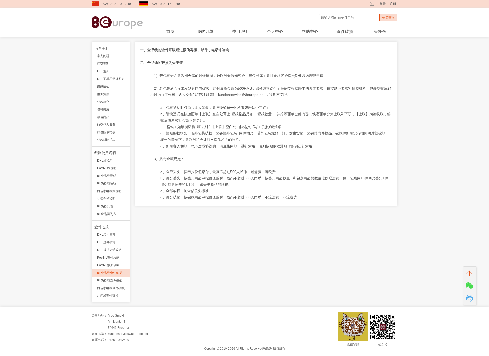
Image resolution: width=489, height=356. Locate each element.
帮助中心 (310, 31)
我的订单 (205, 31)
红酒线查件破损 (107, 295)
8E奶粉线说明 (106, 183)
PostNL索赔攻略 (108, 265)
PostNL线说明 (106, 168)
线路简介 (103, 102)
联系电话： (99, 340)
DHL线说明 (105, 160)
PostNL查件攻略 (108, 257)
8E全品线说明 (106, 176)
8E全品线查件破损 (109, 273)
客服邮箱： (99, 334)
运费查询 (103, 63)
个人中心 (275, 31)
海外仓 (380, 31)
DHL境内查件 (106, 234)
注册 (393, 4)
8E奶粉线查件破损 (109, 280)
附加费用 (103, 94)
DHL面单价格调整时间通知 (111, 80)
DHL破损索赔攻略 (109, 250)
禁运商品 (103, 117)
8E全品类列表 (106, 214)
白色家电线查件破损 (111, 288)
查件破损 (345, 31)
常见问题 (103, 56)
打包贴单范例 (106, 132)
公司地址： (99, 315)
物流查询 (388, 17)
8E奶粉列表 (105, 206)
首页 (170, 31)
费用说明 (240, 31)
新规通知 (103, 86)
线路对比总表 (106, 140)
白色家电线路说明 (109, 191)
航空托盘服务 (106, 124)
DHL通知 (103, 71)
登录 (382, 4)
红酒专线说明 (106, 199)
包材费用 (103, 109)
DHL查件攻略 (106, 242)
